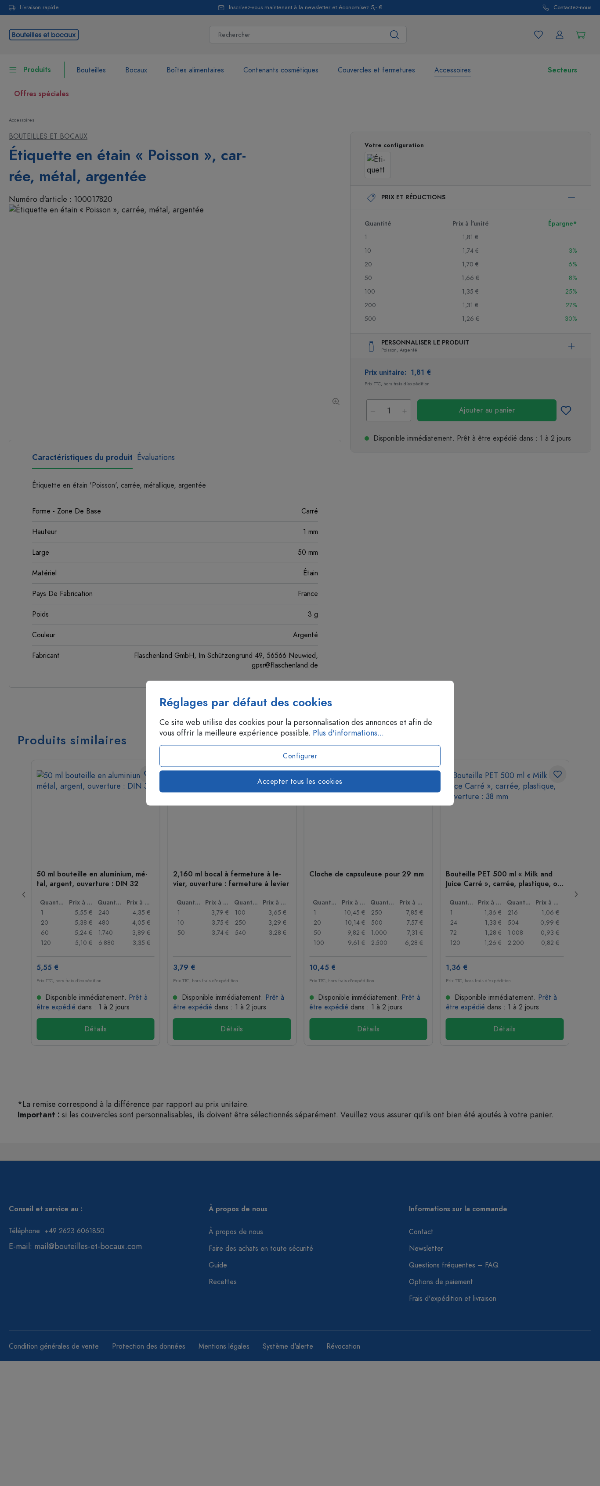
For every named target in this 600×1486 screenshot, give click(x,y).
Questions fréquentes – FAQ (454, 1265)
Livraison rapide (39, 7)
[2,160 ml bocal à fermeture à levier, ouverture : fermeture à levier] (232, 814)
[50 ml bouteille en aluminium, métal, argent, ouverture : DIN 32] (95, 814)
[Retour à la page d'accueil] (44, 33)
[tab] (82, 460)
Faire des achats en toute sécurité (261, 1248)
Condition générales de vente (54, 1346)
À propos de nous (236, 1232)
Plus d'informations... (348, 733)
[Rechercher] (395, 34)
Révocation (343, 1346)
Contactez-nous (572, 7)
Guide (218, 1265)
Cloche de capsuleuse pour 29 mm (366, 874)
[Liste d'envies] (538, 35)
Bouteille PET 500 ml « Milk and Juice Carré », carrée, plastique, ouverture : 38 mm (505, 878)
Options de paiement (441, 1282)
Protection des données (148, 1346)
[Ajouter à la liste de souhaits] (566, 410)
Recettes (223, 1282)
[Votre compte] (559, 35)
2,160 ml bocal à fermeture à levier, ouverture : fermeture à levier (231, 878)
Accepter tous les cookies (300, 781)
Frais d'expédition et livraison (452, 1298)
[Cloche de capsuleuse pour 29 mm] (368, 814)
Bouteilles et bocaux (48, 136)
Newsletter (426, 1248)
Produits (37, 70)
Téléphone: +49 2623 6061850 (57, 1231)
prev (24, 894)
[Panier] (580, 35)
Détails (95, 1029)
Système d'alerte (288, 1346)
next (575, 894)
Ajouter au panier (487, 410)
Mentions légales (224, 1346)
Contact (421, 1232)
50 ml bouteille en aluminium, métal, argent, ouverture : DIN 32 (92, 878)
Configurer (300, 756)
